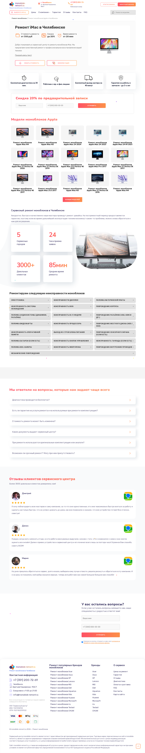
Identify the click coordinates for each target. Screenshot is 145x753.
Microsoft (96, 701)
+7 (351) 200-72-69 (25, 680)
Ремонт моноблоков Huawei (62, 698)
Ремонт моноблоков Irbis (61, 694)
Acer (94, 671)
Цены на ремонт (121, 671)
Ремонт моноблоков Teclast (62, 707)
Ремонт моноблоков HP (60, 678)
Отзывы (66, 12)
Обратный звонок (127, 4)
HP (93, 678)
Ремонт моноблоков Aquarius (63, 691)
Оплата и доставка (122, 684)
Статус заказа (109, 4)
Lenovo (95, 681)
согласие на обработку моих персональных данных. (102, 642)
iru (93, 704)
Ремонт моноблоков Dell (61, 688)
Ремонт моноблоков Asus (61, 675)
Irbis (94, 694)
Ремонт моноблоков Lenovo (62, 681)
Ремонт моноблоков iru (60, 704)
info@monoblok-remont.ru (25, 695)
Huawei (95, 698)
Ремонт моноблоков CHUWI (62, 711)
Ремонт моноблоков (19, 18)
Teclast (95, 707)
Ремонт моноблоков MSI (60, 684)
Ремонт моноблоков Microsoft (63, 701)
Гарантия (56, 12)
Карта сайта (119, 694)
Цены (33, 12)
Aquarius (96, 691)
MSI (93, 684)
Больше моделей (72, 199)
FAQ (85, 12)
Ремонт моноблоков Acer (61, 671)
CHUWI (95, 711)
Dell (94, 688)
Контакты (77, 12)
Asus (94, 675)
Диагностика (119, 681)
